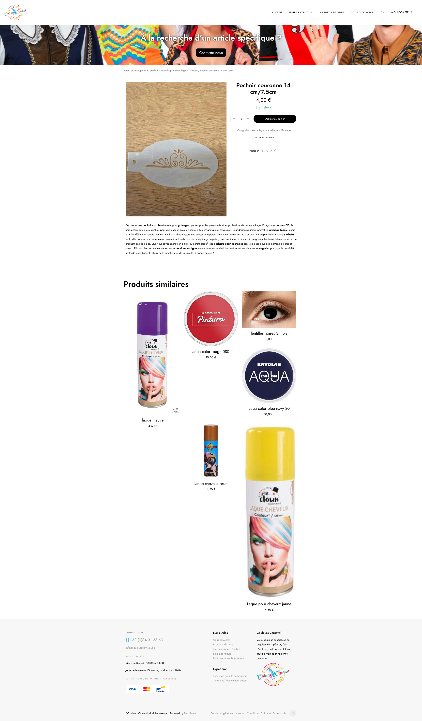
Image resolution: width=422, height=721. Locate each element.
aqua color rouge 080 (210, 351)
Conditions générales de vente (227, 713)
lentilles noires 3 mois (269, 333)
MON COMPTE (400, 12)
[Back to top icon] (292, 713)
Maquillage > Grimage (186, 70)
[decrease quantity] (234, 118)
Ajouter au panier (275, 119)
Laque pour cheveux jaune (269, 604)
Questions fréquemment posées (230, 680)
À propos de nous (223, 644)
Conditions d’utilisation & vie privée (266, 713)
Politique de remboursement (228, 658)
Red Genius (190, 713)
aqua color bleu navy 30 (269, 408)
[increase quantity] (248, 118)
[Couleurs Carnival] (15, 12)
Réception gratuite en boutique (230, 676)
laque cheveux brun (210, 483)
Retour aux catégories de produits (141, 70)
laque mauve (153, 420)
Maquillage (166, 70)
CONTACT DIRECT (136, 632)
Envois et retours (222, 654)
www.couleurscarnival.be (213, 248)
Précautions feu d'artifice (226, 649)
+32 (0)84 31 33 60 (146, 640)
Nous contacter (221, 640)
